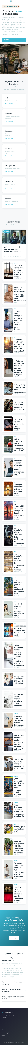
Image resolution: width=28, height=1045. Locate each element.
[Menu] (16, 1)
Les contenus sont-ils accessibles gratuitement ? (12, 983)
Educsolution (9, 1012)
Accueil (3, 1025)
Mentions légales (5, 1033)
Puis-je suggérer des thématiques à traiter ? (13, 998)
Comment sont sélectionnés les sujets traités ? (11, 990)
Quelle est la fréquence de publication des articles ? (10, 959)
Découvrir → (7, 39)
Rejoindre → (14, 938)
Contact (3, 1035)
